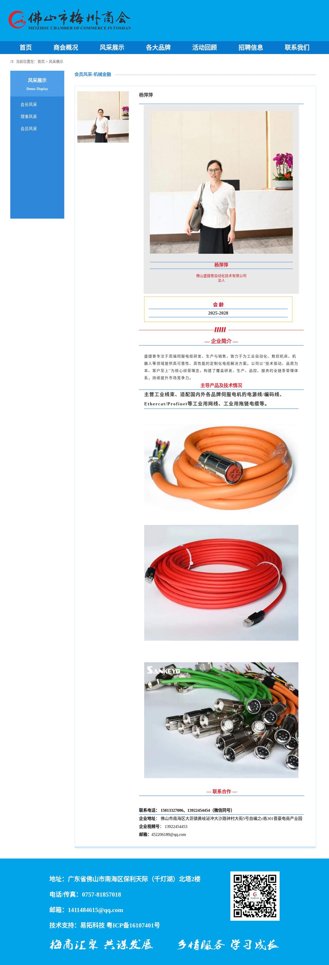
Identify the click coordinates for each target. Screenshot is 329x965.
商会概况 (65, 47)
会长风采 (29, 104)
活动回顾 (204, 47)
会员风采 (29, 129)
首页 (26, 47)
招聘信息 (251, 47)
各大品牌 (158, 47)
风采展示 (112, 47)
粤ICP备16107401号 (133, 925)
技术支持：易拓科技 (77, 925)
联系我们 (297, 47)
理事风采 (29, 116)
